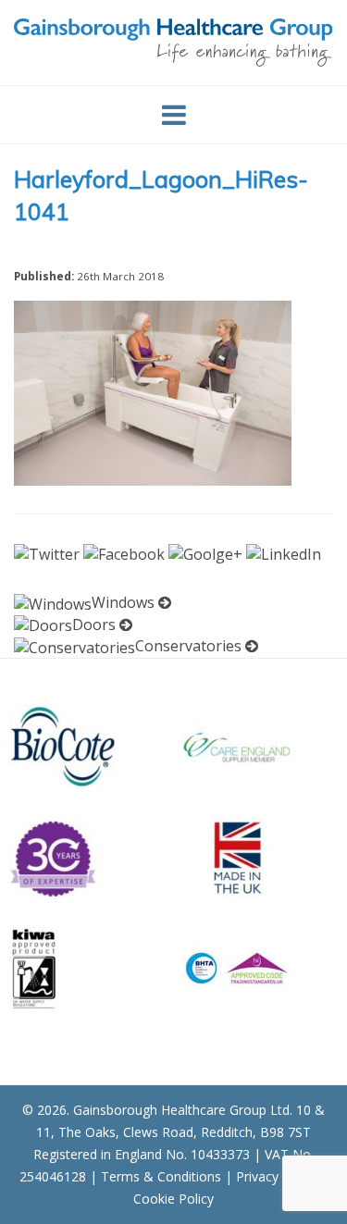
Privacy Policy (276, 1176)
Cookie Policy (173, 1198)
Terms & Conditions (161, 1176)
